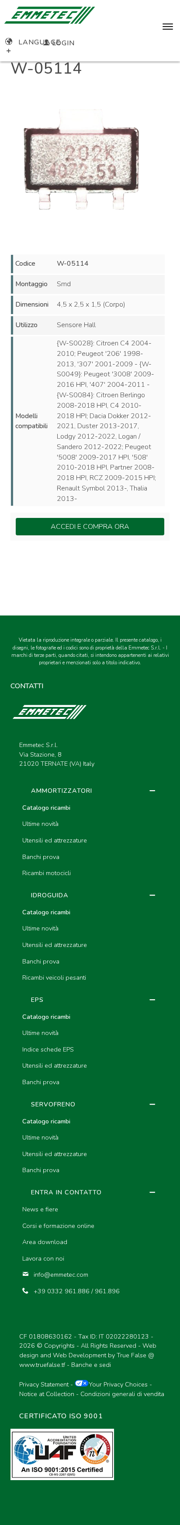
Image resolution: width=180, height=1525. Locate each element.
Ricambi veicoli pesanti (54, 977)
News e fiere (40, 1209)
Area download (44, 1242)
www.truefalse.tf (42, 1364)
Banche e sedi (91, 1364)
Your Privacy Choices (118, 1384)
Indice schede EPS (48, 1049)
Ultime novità (40, 823)
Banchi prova (40, 856)
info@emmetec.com (61, 1274)
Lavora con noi (43, 1258)
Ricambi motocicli (46, 873)
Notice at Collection (46, 1394)
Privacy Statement (44, 1384)
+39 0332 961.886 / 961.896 (77, 1291)
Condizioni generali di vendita (122, 1394)
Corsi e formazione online (58, 1225)
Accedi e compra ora (90, 526)
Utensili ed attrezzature (54, 840)
